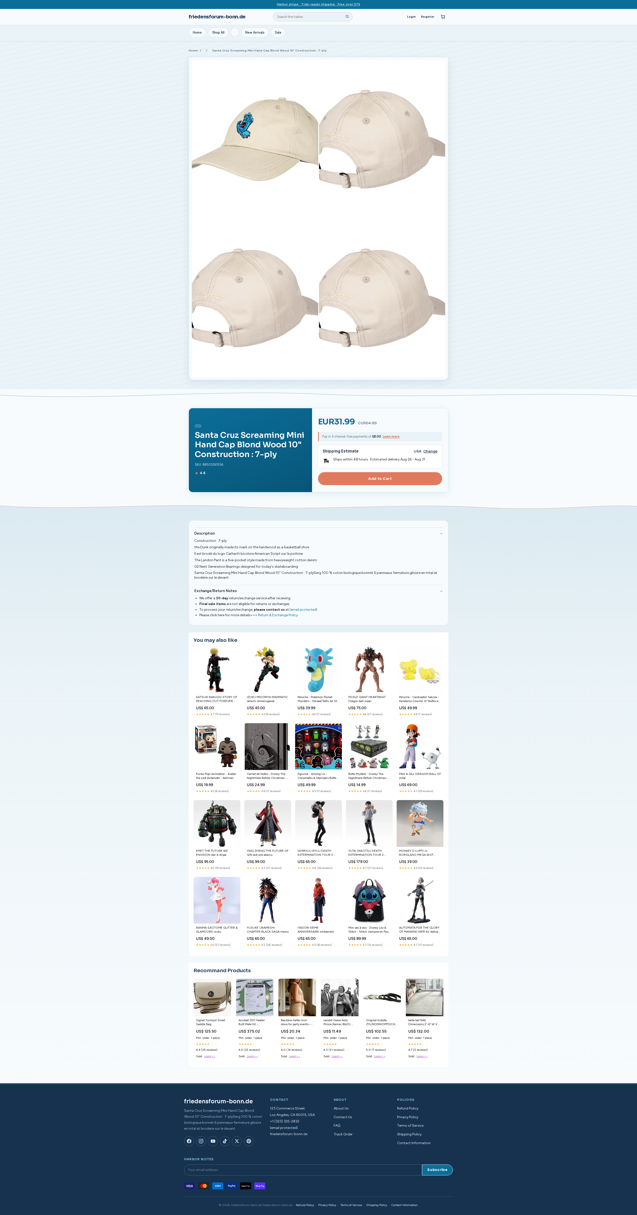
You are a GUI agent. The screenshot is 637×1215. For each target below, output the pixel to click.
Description (204, 533)
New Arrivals (255, 32)
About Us (341, 1108)
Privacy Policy (407, 1117)
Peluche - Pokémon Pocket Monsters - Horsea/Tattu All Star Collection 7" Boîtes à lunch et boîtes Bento (318, 699)
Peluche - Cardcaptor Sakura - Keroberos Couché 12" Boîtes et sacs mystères (419, 699)
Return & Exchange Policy (278, 615)
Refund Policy (407, 1108)
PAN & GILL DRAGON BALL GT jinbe (420, 776)
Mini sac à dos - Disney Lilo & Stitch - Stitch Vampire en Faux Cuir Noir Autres (369, 930)
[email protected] (303, 610)
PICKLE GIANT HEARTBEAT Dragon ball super (367, 699)
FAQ (337, 1125)
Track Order (343, 1134)
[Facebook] (189, 1141)
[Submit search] (347, 16)
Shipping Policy (409, 1134)
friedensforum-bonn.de (217, 17)
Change (430, 451)
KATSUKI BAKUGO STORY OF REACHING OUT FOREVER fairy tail (216, 699)
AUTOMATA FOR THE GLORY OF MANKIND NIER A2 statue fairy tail (419, 930)
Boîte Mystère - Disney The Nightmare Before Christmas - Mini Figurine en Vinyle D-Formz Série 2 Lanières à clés (368, 776)
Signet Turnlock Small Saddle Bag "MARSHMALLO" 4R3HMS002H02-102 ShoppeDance (211, 1022)
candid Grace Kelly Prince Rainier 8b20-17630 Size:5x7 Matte (337, 1022)
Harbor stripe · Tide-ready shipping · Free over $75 (318, 4)
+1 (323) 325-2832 (284, 1121)
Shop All (218, 32)
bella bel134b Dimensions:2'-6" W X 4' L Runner (424, 1022)
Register (427, 16)
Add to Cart (380, 478)
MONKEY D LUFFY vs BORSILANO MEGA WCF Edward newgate (416, 853)
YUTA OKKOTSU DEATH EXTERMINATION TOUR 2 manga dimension (366, 853)
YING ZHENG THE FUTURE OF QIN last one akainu (267, 853)
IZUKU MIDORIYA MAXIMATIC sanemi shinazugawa (267, 699)
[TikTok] (225, 1141)
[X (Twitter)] (237, 1141)
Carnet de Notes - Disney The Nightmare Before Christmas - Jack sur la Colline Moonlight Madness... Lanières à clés (266, 776)
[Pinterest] (249, 1141)
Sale (278, 32)
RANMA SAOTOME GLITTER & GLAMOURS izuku (217, 929)
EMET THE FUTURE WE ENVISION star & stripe (212, 853)
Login (411, 16)
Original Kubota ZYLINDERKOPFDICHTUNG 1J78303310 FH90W (382, 1022)
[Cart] (442, 16)
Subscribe (437, 1170)
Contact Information (414, 1143)
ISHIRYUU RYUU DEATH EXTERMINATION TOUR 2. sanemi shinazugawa (316, 853)
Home (197, 32)
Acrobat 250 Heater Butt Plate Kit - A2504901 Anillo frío (252, 1022)
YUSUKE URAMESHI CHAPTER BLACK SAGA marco (268, 929)
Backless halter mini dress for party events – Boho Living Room (296, 1022)
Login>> (209, 1056)
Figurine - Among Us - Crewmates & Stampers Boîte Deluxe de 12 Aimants (317, 776)
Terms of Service (410, 1125)
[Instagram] (201, 1141)
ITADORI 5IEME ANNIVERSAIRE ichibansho (316, 929)
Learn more (391, 436)
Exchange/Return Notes (215, 591)
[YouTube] (213, 1141)
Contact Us (343, 1117)
